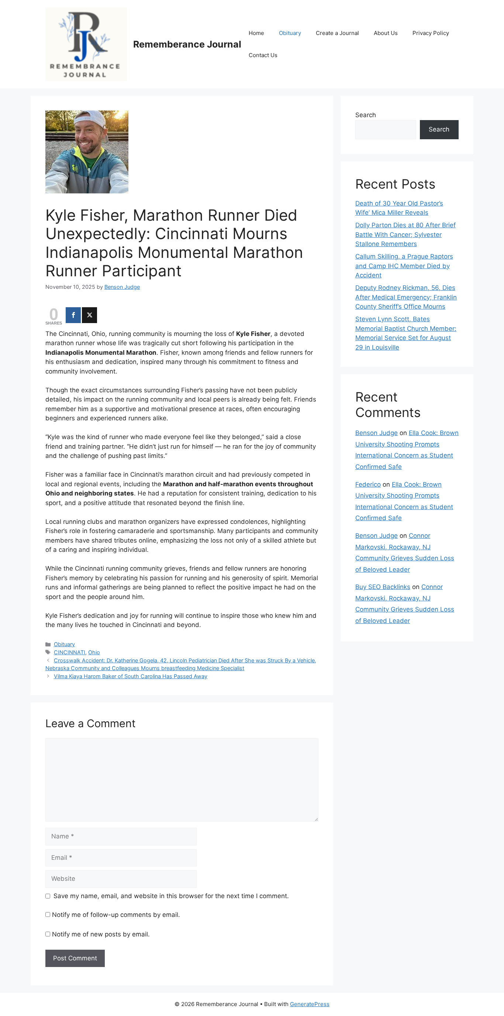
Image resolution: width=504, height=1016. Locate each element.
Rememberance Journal (187, 44)
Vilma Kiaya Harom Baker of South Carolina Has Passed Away (130, 676)
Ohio (94, 652)
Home (256, 32)
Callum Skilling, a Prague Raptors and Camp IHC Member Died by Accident (404, 266)
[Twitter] (89, 315)
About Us (386, 32)
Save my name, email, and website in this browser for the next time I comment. (171, 896)
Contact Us (263, 55)
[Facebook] (73, 315)
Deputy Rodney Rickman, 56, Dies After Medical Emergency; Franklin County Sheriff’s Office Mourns (406, 297)
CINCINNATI (69, 652)
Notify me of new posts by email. (101, 934)
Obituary (290, 32)
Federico (368, 484)
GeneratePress (309, 1004)
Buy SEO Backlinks (382, 587)
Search (365, 115)
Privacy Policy (430, 32)
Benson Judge (376, 433)
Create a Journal (337, 32)
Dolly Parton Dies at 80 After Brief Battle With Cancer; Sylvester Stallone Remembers (405, 234)
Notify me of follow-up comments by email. (116, 914)
